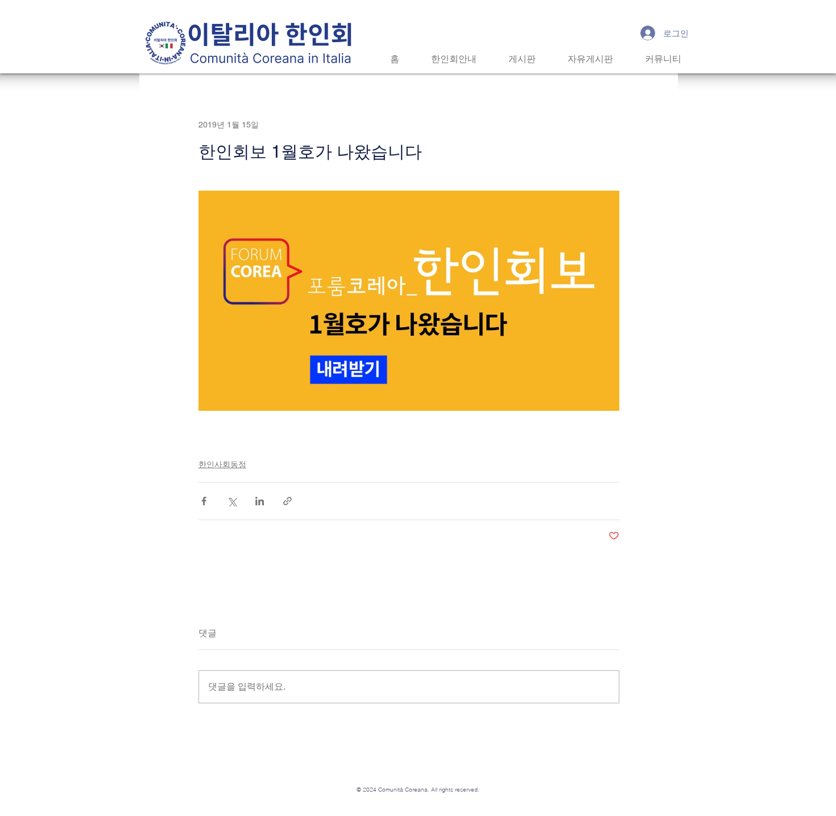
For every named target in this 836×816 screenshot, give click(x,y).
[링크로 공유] (287, 501)
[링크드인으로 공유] (259, 501)
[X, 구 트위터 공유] (231, 501)
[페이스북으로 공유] (203, 501)
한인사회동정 (222, 464)
